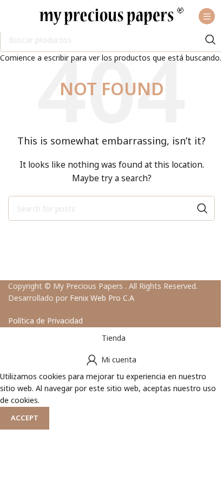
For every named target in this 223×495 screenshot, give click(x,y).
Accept (24, 418)
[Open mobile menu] (206, 16)
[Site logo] (111, 15)
